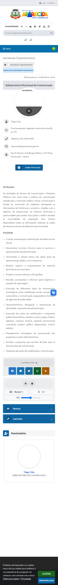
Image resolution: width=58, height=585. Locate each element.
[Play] (26, 384)
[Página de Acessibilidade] (49, 27)
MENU (8, 49)
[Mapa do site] (44, 27)
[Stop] (32, 384)
